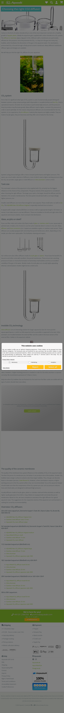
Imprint (12, 359)
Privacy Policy (6, 359)
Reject (35, 367)
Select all (52, 367)
